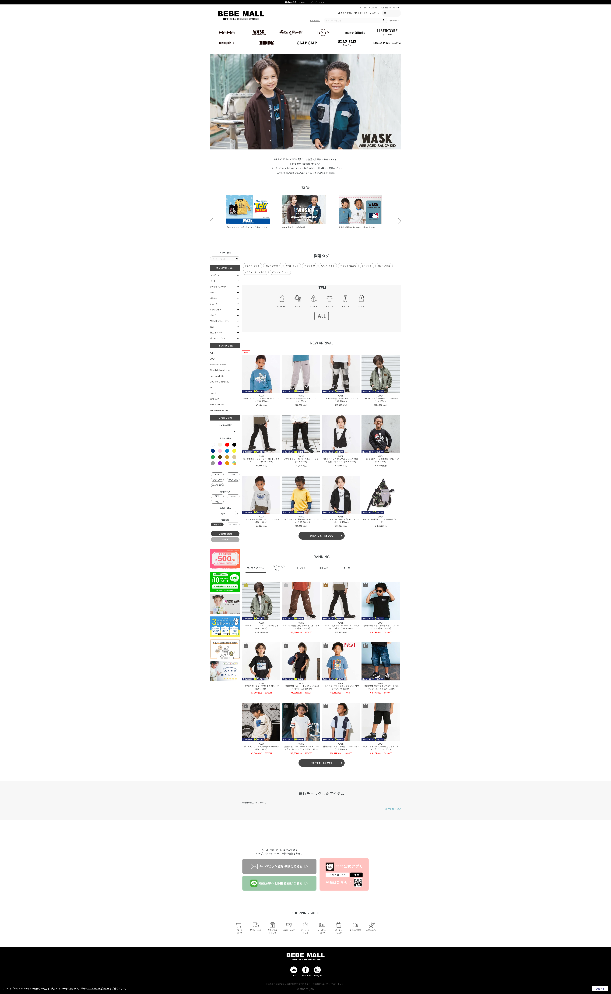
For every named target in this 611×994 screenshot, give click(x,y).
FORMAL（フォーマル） (220, 321)
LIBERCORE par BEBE (219, 381)
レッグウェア (215, 309)
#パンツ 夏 (367, 265)
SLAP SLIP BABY (217, 404)
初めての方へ (394, 20)
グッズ (213, 315)
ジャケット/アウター (219, 286)
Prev (211, 221)
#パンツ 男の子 (327, 265)
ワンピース (214, 275)
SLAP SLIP (214, 398)
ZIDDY (212, 387)
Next (399, 221)
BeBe (212, 353)
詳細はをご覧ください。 (104, 988)
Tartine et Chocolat (218, 364)
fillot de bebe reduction (220, 370)
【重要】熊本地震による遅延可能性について (305, 2)
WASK (212, 358)
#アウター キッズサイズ (255, 272)
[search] (383, 20)
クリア (225, 539)
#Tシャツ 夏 (310, 265)
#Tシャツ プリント (280, 272)
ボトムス (214, 298)
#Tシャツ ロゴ (384, 265)
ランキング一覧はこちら (321, 762)
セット (213, 280)
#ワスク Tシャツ (252, 265)
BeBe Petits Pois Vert (219, 410)
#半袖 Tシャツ (292, 265)
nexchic (213, 393)
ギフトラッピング (217, 338)
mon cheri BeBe (217, 376)
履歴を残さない (393, 808)
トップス (214, 292)
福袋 (212, 326)
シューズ (214, 303)
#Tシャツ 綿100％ (348, 265)
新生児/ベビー (216, 332)
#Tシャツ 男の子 (273, 265)
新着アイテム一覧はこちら (321, 535)
